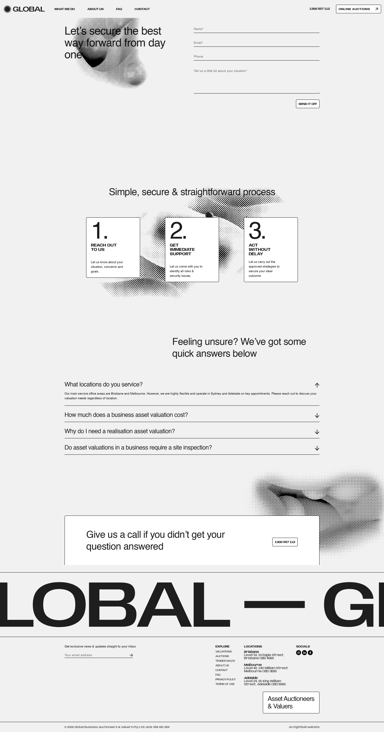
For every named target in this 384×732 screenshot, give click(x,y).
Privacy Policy (225, 679)
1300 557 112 (319, 9)
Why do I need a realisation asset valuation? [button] (119, 431)
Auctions (191, 41)
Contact (142, 9)
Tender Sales (248, 41)
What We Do (64, 9)
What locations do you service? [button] (103, 384)
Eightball (300, 727)
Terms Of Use (225, 684)
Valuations (133, 41)
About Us (95, 9)
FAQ (119, 9)
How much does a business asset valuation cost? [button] (126, 415)
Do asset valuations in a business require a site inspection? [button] (138, 447)
